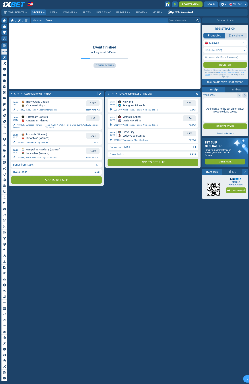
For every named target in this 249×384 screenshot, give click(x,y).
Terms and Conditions (227, 72)
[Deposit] (175, 4)
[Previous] (11, 93)
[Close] (245, 172)
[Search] (197, 20)
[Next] (21, 93)
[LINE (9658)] (12, 20)
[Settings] (223, 4)
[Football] (19, 20)
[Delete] (100, 94)
